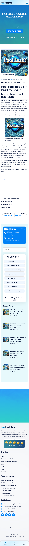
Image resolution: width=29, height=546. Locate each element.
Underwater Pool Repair (8, 496)
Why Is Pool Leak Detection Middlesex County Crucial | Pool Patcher (17, 353)
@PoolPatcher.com (13, 241)
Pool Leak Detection (7, 480)
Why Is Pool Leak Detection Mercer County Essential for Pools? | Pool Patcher (17, 312)
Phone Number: (13, 232)
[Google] (9, 514)
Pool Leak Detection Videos (9, 461)
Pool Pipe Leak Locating (8, 488)
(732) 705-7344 (11, 235)
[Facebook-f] (2, 514)
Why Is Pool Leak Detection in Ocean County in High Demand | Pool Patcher (18, 339)
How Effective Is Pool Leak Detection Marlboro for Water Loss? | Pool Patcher (17, 367)
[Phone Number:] (5, 233)
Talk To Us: (11, 238)
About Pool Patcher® (7, 459)
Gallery (3, 464)
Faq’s (2, 469)
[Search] (24, 250)
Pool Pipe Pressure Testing (8, 483)
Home (2, 456)
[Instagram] (6, 514)
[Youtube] (13, 514)
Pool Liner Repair (6, 490)
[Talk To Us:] (5, 238)
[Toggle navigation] (27, 3)
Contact (3, 472)
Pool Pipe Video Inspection (8, 485)
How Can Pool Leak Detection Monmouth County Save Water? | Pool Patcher (17, 326)
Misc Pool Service (17, 79)
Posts (2, 466)
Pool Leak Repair (6, 493)
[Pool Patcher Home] (6, 3)
